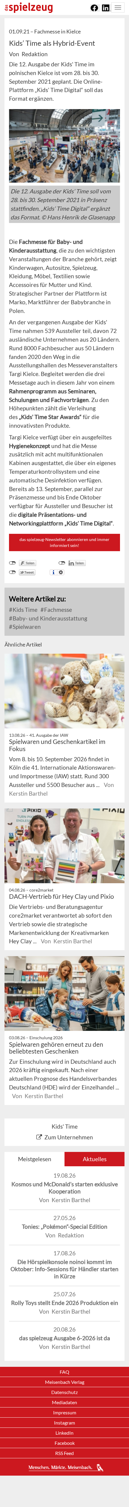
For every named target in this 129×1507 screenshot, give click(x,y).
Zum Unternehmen (68, 1137)
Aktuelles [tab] (94, 1159)
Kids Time (24, 609)
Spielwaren (26, 626)
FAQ (64, 1372)
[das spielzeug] (28, 7)
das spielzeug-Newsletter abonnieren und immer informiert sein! (65, 542)
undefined (61, 563)
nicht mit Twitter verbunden (12, 572)
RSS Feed (64, 1453)
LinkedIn (65, 1433)
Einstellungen (60, 572)
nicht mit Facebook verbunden (12, 563)
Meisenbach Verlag (64, 1382)
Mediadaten (64, 1402)
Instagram (64, 1422)
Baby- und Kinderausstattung (49, 618)
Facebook (65, 1443)
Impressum (64, 1412)
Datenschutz (64, 1392)
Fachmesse (57, 609)
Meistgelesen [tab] (34, 1159)
